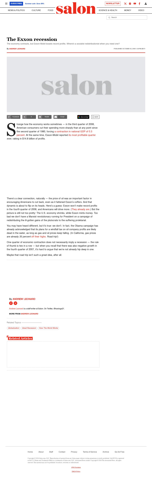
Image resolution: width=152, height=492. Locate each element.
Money (127, 10)
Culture (36, 10)
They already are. (81, 209)
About (40, 452)
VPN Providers (76, 467)
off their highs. (38, 237)
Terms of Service (90, 452)
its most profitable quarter (82, 135)
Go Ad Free (119, 452)
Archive (106, 452)
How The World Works (48, 328)
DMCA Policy (76, 471)
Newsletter (112, 4)
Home (30, 452)
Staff (51, 452)
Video (141, 10)
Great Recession (29, 328)
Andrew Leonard (17, 49)
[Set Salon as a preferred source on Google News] (83, 117)
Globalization (13, 328)
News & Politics (16, 10)
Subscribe (16, 4)
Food (50, 10)
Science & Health (108, 10)
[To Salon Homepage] (76, 8)
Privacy (74, 452)
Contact (62, 452)
